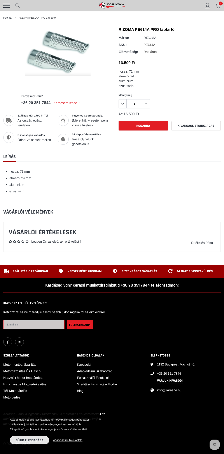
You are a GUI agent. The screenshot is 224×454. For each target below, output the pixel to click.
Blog (80, 391)
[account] (207, 5)
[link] (7, 341)
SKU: (123, 45)
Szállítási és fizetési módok (97, 384)
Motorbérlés (11, 397)
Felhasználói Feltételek (93, 377)
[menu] (6, 5)
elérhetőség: (128, 52)
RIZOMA (150, 38)
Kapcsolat (84, 364)
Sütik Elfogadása (30, 440)
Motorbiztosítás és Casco (21, 371)
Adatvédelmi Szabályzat (94, 371)
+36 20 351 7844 (36, 103)
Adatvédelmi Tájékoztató (67, 440)
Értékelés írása (202, 243)
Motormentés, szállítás (19, 364)
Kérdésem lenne (66, 103)
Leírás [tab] (9, 157)
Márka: (124, 38)
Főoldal (7, 17)
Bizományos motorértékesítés (24, 384)
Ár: (121, 114)
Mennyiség (125, 95)
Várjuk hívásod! (170, 380)
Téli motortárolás (15, 391)
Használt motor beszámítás (23, 377)
